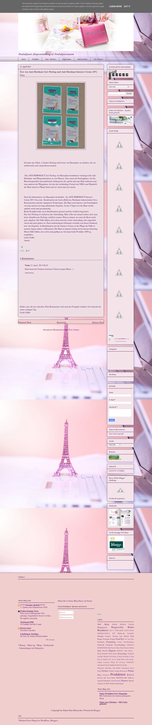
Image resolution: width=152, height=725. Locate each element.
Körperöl (131, 653)
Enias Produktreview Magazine (113, 693)
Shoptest (124, 680)
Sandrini (100, 681)
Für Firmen (98, 59)
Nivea (132, 668)
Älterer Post (98, 322)
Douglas (100, 636)
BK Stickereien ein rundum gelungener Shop (115, 697)
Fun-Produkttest (128, 642)
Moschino (108, 668)
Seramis (118, 681)
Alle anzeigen (50, 639)
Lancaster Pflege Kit (110, 662)
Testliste (35, 59)
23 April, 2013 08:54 (39, 265)
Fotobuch (100, 642)
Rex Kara (107, 678)
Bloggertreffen (117, 627)
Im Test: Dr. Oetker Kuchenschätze (34, 636)
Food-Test (120, 639)
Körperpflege (122, 653)
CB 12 (111, 630)
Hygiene (112, 650)
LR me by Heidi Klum (117, 659)
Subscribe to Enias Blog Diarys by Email (75, 600)
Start (23, 59)
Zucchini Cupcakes (27, 630)
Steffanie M (101, 683)
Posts (62, 612)
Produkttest (118, 674)
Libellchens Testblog (29, 634)
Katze (115, 653)
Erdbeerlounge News (29, 611)
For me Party (129, 639)
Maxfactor (100, 668)
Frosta (120, 642)
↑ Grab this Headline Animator (120, 341)
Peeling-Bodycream (120, 671)
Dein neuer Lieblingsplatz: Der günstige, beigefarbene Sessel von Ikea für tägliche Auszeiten (35, 615)
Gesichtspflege (119, 645)
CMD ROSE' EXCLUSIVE (124, 630)
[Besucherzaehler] (114, 459)
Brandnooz (102, 630)
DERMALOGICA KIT (106, 633)
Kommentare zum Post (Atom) (66, 329)
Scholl (113, 681)
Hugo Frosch (102, 650)
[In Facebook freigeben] (27, 251)
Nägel (99, 671)
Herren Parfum (129, 648)
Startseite (61, 322)
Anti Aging (103, 624)
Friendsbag (111, 641)
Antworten (29, 272)
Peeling (111, 671)
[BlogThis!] (23, 251)
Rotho (113, 678)
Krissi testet (25, 628)
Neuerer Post (24, 322)
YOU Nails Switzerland (114, 683)
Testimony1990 (27, 622)
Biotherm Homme (127, 624)
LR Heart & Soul (115, 656)
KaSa (110, 653)
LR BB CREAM (103, 656)
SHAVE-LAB (121, 677)
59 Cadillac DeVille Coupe (30, 624)
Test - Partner (50, 59)
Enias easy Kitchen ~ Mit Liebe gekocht (113, 703)
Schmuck (106, 680)
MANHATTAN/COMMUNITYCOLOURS (112, 665)
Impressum (66, 59)
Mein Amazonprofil (116, 434)
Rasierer (100, 678)
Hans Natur (120, 648)
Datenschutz (82, 59)
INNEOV (120, 651)
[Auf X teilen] (25, 251)
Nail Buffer (116, 668)
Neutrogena (125, 668)
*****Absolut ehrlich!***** (32, 605)
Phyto (99, 675)
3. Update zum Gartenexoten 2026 (33, 607)
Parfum (105, 670)
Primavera (106, 675)
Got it (127, 6)
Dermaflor (130, 633)
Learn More (115, 6)
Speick (131, 680)
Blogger (97, 710)
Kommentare (66, 617)
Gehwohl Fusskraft (105, 645)
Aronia (114, 624)
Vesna (27, 265)
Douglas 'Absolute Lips (113, 636)
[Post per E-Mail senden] (21, 246)
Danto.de (121, 633)
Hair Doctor (112, 648)
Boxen (131, 627)
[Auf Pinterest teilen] (29, 251)
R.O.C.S (130, 674)
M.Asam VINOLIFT (126, 662)
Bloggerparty (102, 627)
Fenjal (112, 639)
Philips (131, 670)
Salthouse (131, 678)
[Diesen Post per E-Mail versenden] (21, 251)
